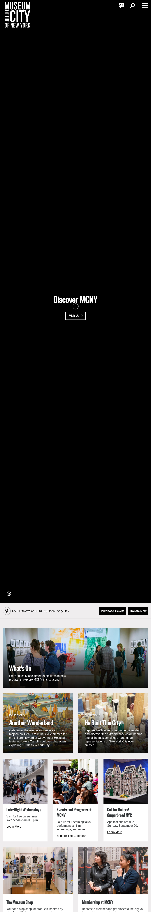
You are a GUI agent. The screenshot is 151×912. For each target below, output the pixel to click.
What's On (20, 668)
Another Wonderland (31, 723)
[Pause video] (9, 593)
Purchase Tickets (112, 611)
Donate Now (138, 611)
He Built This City (103, 723)
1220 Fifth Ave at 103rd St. (40, 611)
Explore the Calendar (71, 835)
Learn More (13, 826)
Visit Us (74, 315)
